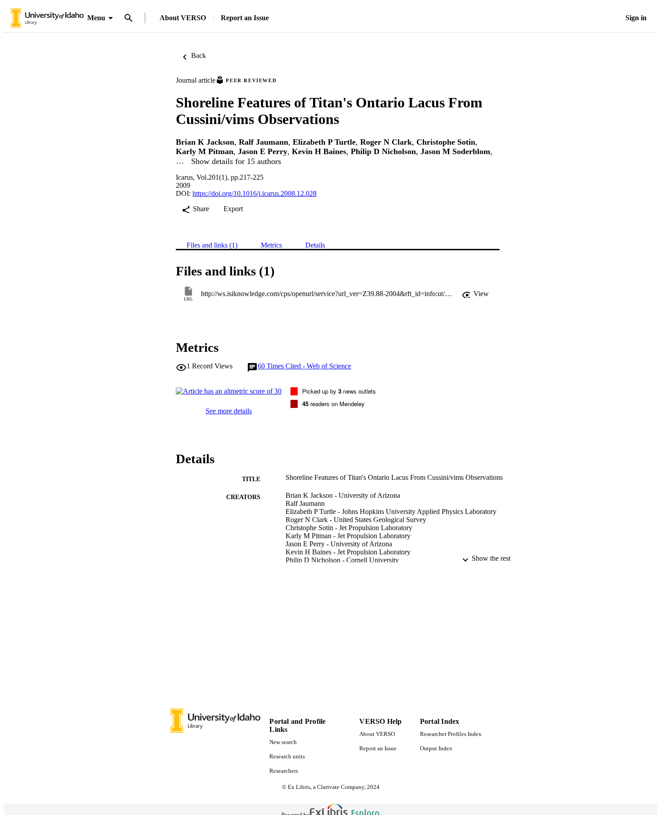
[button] (475, 294)
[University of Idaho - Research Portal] (47, 18)
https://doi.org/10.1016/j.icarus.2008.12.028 (254, 193)
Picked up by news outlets (339, 391)
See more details (228, 411)
